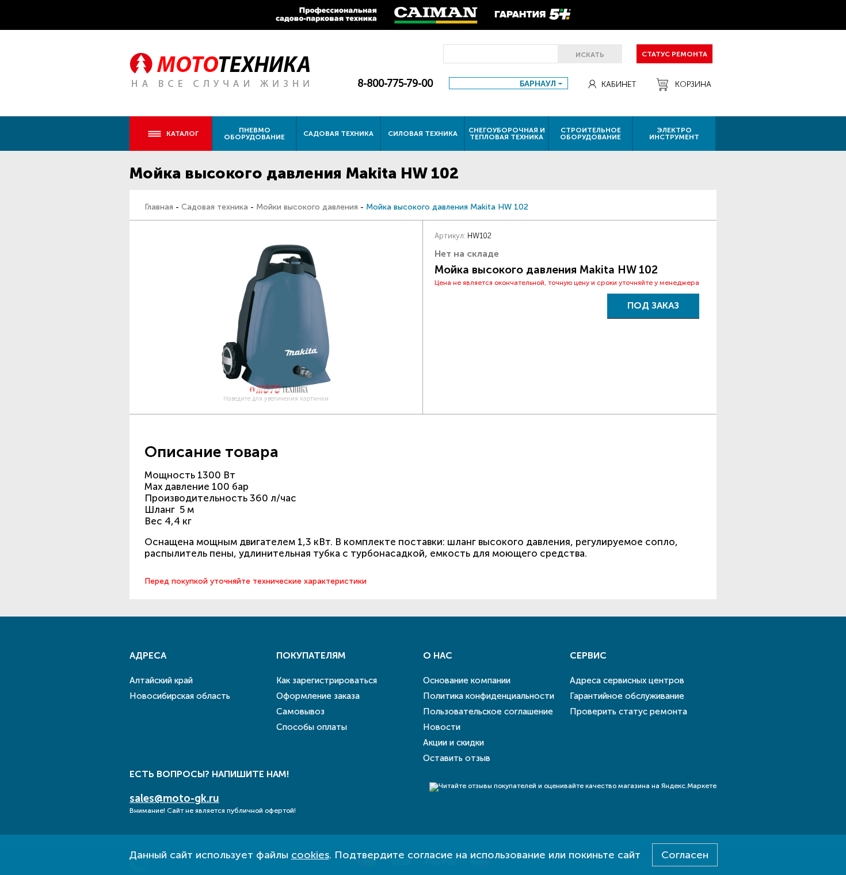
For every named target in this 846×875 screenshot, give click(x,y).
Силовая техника (423, 134)
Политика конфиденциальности (488, 696)
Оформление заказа (318, 696)
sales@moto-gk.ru (174, 798)
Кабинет (619, 84)
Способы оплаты (311, 727)
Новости (441, 727)
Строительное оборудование (590, 133)
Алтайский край (161, 680)
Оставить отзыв (456, 758)
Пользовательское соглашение (488, 711)
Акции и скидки (453, 742)
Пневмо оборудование (254, 133)
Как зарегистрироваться (326, 680)
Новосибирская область (179, 696)
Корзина (693, 84)
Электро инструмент (674, 133)
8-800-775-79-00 (395, 83)
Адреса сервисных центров (627, 680)
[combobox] (508, 83)
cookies (310, 855)
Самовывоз (300, 711)
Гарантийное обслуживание (627, 696)
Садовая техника (338, 134)
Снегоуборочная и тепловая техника (506, 133)
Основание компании (466, 680)
